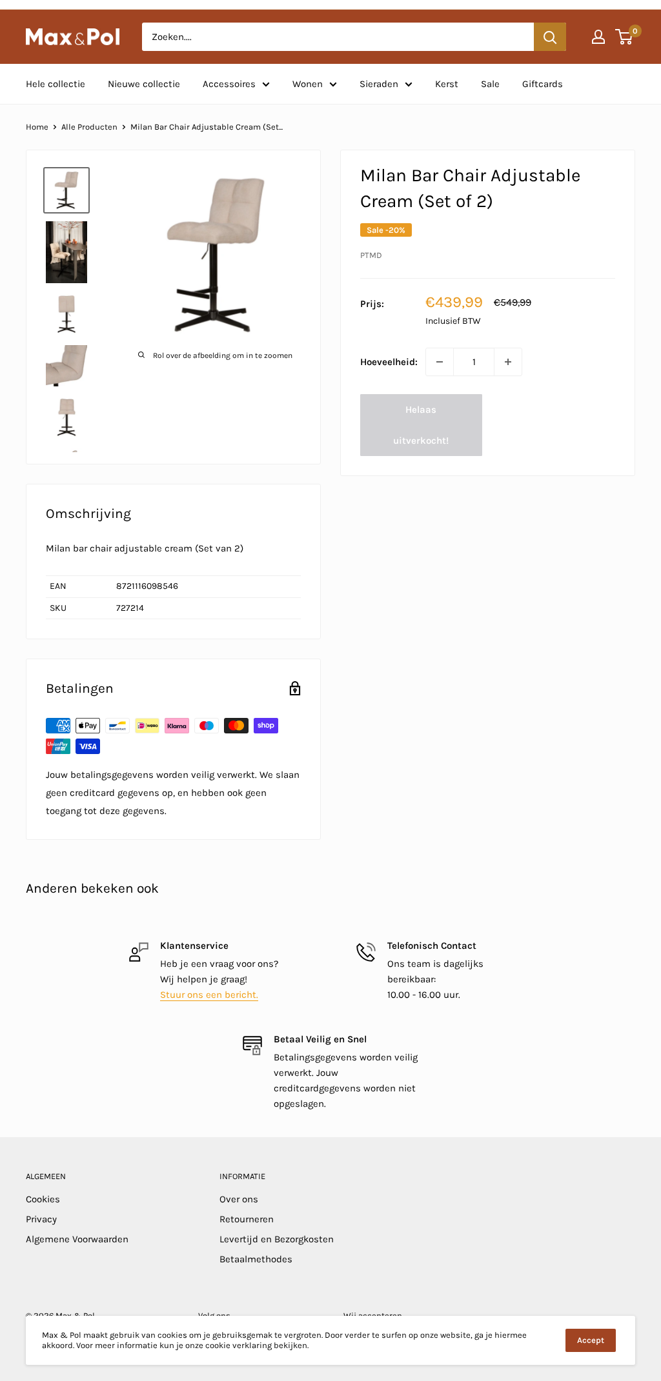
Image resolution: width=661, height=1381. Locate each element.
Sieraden (379, 84)
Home (37, 127)
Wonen (307, 84)
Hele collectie (55, 84)
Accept (590, 1340)
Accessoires (229, 84)
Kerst (446, 84)
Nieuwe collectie (144, 84)
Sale (490, 84)
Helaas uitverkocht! (421, 425)
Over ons (238, 1199)
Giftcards (542, 84)
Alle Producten (89, 127)
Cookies (43, 1199)
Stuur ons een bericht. (209, 994)
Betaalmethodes (255, 1259)
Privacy (41, 1219)
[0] (624, 37)
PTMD (371, 255)
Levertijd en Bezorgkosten (276, 1239)
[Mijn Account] (598, 37)
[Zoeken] (550, 37)
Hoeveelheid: (389, 362)
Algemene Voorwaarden (77, 1239)
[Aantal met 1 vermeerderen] (508, 361)
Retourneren (246, 1219)
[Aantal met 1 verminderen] (439, 361)
